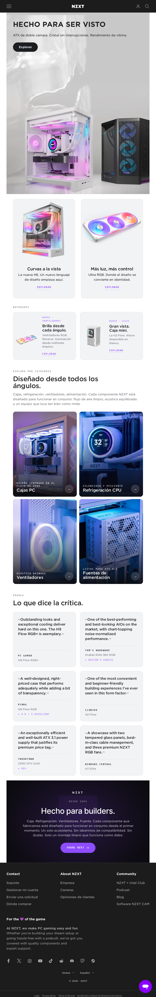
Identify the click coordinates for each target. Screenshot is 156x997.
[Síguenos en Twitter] (19, 961)
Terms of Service (66, 995)
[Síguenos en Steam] (93, 961)
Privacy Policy (49, 995)
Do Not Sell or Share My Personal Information (99, 995)
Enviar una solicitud (22, 897)
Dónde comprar (18, 904)
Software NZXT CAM (133, 904)
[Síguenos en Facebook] (8, 961)
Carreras (67, 890)
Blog (120, 897)
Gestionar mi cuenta (22, 890)
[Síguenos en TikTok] (51, 961)
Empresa (67, 883)
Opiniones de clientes (77, 897)
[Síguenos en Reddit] (61, 961)
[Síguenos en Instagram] (30, 961)
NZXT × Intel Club (131, 883)
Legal (37, 995)
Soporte (12, 883)
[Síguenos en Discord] (72, 961)
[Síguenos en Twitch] (82, 961)
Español (85, 972)
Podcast (123, 890)
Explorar (25, 47)
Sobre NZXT (75, 847)
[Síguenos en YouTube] (40, 961)
